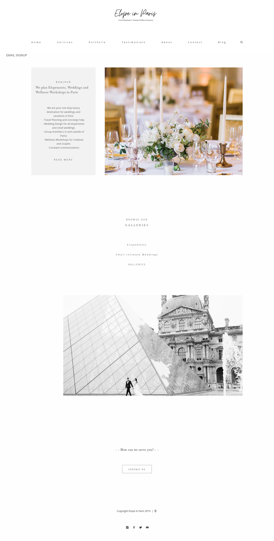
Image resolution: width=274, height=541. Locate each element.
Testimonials (134, 42)
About (167, 42)
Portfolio (97, 42)
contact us (137, 469)
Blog (222, 42)
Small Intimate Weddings (137, 254)
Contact (195, 42)
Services (65, 42)
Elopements (137, 244)
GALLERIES (137, 264)
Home (36, 42)
